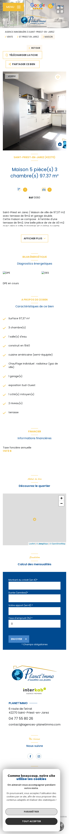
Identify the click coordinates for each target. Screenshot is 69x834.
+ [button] (61, 498)
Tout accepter (31, 821)
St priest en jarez (29, 37)
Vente (10, 37)
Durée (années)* (18, 592)
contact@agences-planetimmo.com (35, 724)
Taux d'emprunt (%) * (20, 618)
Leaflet (32, 543)
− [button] (61, 503)
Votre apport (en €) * (20, 605)
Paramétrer (31, 811)
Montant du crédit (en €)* (23, 579)
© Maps (42, 543)
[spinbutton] (34, 624)
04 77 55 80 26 (21, 718)
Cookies (62, 816)
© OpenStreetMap (57, 543)
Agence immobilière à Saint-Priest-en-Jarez (29, 31)
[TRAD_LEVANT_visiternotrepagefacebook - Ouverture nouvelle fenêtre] (30, 756)
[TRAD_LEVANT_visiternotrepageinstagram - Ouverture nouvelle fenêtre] (39, 756)
